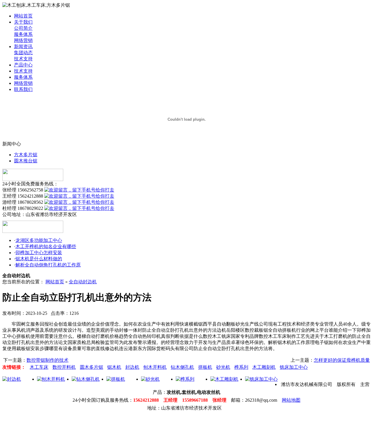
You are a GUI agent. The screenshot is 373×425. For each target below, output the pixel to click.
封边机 (132, 367)
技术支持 (23, 58)
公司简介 (23, 28)
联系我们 (23, 89)
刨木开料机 (155, 367)
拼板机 (205, 367)
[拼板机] (115, 379)
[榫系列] (185, 379)
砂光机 (223, 367)
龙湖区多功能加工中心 (38, 240)
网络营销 (23, 40)
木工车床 (39, 367)
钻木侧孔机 (182, 367)
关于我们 (23, 22)
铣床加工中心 (294, 367)
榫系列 (241, 367)
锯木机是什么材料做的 (38, 258)
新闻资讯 (23, 46)
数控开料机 (64, 367)
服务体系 (23, 34)
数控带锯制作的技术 (47, 360)
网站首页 (23, 15)
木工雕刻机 (264, 367)
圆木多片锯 (91, 367)
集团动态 (23, 52)
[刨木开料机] (51, 379)
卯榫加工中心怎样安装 (38, 252)
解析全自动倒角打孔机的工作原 (48, 264)
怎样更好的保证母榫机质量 (342, 360)
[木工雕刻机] (224, 379)
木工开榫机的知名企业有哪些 (45, 246)
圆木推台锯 (25, 160)
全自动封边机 (83, 281)
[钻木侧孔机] (86, 379)
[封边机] (11, 379)
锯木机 (114, 367)
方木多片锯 (25, 154)
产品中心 (23, 64)
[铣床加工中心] (261, 379)
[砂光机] (150, 379)
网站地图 (291, 400)
